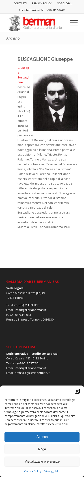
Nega (42, 449)
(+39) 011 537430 (55, 10)
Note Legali (65, 3)
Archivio (13, 38)
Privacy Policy (42, 3)
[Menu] (71, 23)
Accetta (42, 437)
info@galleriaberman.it (30, 310)
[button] (77, 391)
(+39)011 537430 (27, 363)
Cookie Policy (32, 471)
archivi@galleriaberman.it (32, 373)
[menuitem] (20, 3)
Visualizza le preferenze (42, 461)
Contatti (20, 3)
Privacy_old (50, 471)
